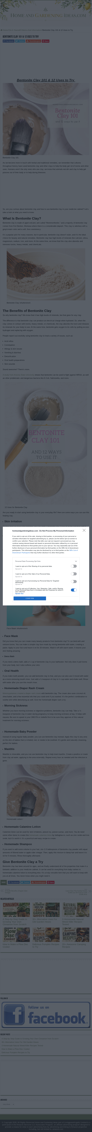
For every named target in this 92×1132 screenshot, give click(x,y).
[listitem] (46, 561)
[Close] (85, 531)
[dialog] (46, 566)
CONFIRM (30, 598)
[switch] (74, 566)
